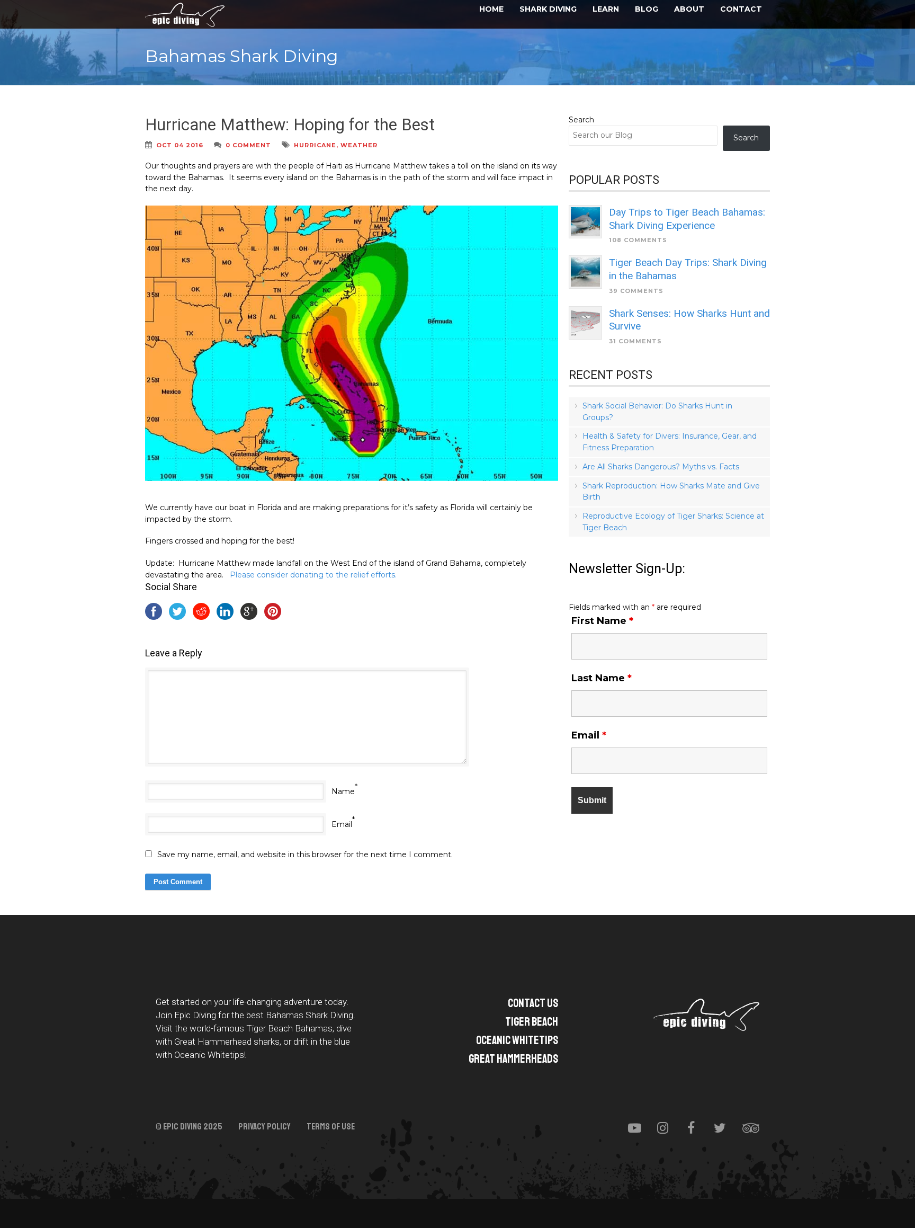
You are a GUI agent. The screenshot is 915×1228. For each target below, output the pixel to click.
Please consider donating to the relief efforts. (313, 575)
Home (491, 9)
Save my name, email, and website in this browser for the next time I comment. (305, 854)
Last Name (601, 678)
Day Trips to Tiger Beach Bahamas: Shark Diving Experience (687, 219)
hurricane (315, 145)
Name (343, 791)
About (689, 9)
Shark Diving (548, 9)
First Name (602, 621)
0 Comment (248, 145)
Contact (741, 9)
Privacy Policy (264, 1127)
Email (341, 824)
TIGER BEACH (531, 1022)
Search (581, 119)
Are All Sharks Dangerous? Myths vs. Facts (660, 466)
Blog (646, 9)
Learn (606, 9)
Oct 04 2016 (179, 145)
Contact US (533, 1003)
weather (359, 145)
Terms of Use (331, 1127)
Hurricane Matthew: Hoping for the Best (290, 125)
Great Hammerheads (513, 1059)
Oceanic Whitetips (517, 1040)
